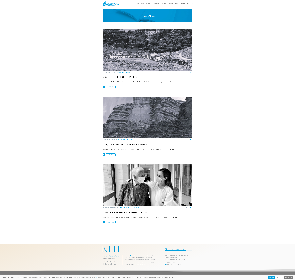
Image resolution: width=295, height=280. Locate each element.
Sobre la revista (145, 3)
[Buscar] (192, 4)
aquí (97, 277)
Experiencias (120, 72)
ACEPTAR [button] (271, 277)
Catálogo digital (173, 3)
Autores (164, 3)
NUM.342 (127, 72)
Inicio (137, 3)
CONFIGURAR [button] (279, 277)
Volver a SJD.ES (185, 3)
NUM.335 (136, 207)
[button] (104, 87)
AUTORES (129, 207)
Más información (288, 277)
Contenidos (156, 3)
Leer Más (111, 87)
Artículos (122, 207)
